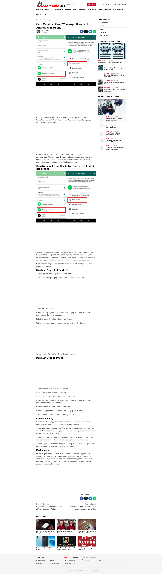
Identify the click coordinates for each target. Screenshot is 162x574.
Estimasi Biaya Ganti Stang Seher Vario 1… (113, 68)
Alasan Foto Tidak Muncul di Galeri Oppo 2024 (87, 532)
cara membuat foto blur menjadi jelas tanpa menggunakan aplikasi (82, 506)
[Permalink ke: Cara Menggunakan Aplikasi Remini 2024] (87, 541)
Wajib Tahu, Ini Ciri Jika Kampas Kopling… (114, 90)
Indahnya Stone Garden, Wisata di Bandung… (114, 141)
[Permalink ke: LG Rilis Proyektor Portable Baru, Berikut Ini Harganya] (45, 524)
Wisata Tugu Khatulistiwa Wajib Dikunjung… (114, 126)
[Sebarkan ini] (82, 31)
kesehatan (104, 36)
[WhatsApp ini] (94, 31)
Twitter (99, 560)
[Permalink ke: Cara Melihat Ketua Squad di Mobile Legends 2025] (66, 541)
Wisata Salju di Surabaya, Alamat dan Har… (114, 119)
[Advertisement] (66, 102)
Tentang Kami (55, 563)
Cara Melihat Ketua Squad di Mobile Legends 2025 (66, 548)
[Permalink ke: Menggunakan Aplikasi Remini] (66, 524)
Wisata (108, 116)
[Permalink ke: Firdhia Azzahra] (38, 31)
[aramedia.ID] (51, 4)
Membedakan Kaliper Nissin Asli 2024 (110, 62)
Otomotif (100, 60)
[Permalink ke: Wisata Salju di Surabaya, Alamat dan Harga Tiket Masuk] (112, 107)
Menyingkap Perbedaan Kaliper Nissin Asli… (114, 83)
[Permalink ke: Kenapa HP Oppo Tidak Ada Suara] (45, 541)
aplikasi (103, 32)
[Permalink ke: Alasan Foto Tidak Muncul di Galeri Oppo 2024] (87, 524)
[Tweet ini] (86, 31)
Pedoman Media (69, 560)
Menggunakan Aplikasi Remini (64, 532)
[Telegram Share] (90, 31)
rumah (102, 29)
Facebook (86, 560)
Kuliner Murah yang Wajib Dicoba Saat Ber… (114, 148)
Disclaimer (40, 563)
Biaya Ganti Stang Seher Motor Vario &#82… (114, 75)
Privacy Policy (69, 563)
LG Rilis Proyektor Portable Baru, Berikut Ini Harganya (45, 532)
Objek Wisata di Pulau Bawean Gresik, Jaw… (113, 133)
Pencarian (91, 4)
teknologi (104, 23)
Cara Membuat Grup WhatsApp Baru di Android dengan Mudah (50, 506)
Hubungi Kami (40, 560)
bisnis (102, 26)
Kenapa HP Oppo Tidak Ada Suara (45, 548)
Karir (52, 560)
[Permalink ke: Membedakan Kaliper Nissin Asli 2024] (112, 51)
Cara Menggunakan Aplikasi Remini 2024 (87, 548)
